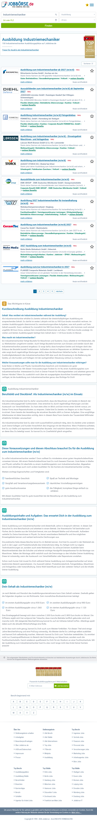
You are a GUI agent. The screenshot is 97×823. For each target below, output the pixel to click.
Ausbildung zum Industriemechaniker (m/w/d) (43, 160)
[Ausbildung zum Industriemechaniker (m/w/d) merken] (92, 162)
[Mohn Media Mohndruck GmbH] (11, 248)
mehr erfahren (26, 82)
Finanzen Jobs (79, 741)
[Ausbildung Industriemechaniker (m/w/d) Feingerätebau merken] (92, 116)
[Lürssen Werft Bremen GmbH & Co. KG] (11, 138)
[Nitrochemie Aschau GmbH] (11, 72)
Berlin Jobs (48, 776)
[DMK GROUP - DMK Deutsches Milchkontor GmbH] (11, 181)
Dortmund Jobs (50, 796)
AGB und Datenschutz (23, 749)
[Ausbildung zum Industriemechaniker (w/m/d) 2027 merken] (92, 226)
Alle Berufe (48, 733)
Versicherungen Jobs (81, 749)
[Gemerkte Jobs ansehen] (87, 5)
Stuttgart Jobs (79, 772)
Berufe (17, 792)
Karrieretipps (20, 788)
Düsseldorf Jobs (50, 792)
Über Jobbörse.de (22, 745)
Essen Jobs (78, 776)
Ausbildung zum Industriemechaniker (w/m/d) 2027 (45, 224)
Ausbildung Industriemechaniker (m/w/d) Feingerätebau (48, 115)
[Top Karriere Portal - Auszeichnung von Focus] (48, 672)
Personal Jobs (79, 745)
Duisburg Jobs (79, 796)
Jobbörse (46, 819)
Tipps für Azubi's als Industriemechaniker (20, 50)
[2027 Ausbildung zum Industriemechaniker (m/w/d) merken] (92, 247)
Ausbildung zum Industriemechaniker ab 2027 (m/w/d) (47, 70)
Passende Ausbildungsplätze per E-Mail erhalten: (48, 682)
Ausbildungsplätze (22, 772)
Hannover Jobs (50, 788)
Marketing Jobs (79, 753)
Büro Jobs (77, 761)
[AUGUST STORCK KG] (11, 162)
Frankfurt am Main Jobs (53, 800)
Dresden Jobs (79, 788)
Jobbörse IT (78, 800)
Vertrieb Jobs (78, 737)
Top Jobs (47, 745)
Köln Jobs (48, 772)
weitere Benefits (77, 78)
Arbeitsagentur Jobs (81, 757)
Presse (18, 757)
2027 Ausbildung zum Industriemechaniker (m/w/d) (45, 246)
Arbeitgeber (19, 737)
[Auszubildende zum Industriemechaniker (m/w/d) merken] (92, 181)
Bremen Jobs (78, 780)
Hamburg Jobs (49, 780)
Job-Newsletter (63, 686)
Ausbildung (48, 757)
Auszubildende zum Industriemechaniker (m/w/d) (44, 179)
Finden (48, 25)
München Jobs (49, 784)
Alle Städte (48, 737)
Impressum (19, 753)
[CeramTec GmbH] (11, 226)
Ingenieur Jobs (79, 733)
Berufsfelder (20, 780)
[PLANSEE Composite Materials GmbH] (11, 269)
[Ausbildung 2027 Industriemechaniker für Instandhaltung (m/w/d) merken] (92, 202)
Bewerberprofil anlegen (23, 741)
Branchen (18, 784)
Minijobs (47, 753)
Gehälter (18, 796)
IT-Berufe (47, 749)
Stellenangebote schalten (24, 733)
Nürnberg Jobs (79, 792)
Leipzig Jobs (78, 784)
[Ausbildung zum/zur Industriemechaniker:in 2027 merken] (92, 268)
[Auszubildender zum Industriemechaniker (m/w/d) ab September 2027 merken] (92, 90)
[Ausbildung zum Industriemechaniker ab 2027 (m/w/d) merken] (92, 71)
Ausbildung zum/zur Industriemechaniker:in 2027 (44, 267)
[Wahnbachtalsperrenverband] (11, 202)
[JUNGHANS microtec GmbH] (11, 90)
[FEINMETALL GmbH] (11, 117)
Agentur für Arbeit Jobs (24, 800)
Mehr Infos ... (76, 812)
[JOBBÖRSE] (17, 4)
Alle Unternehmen (50, 741)
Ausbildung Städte (22, 776)
